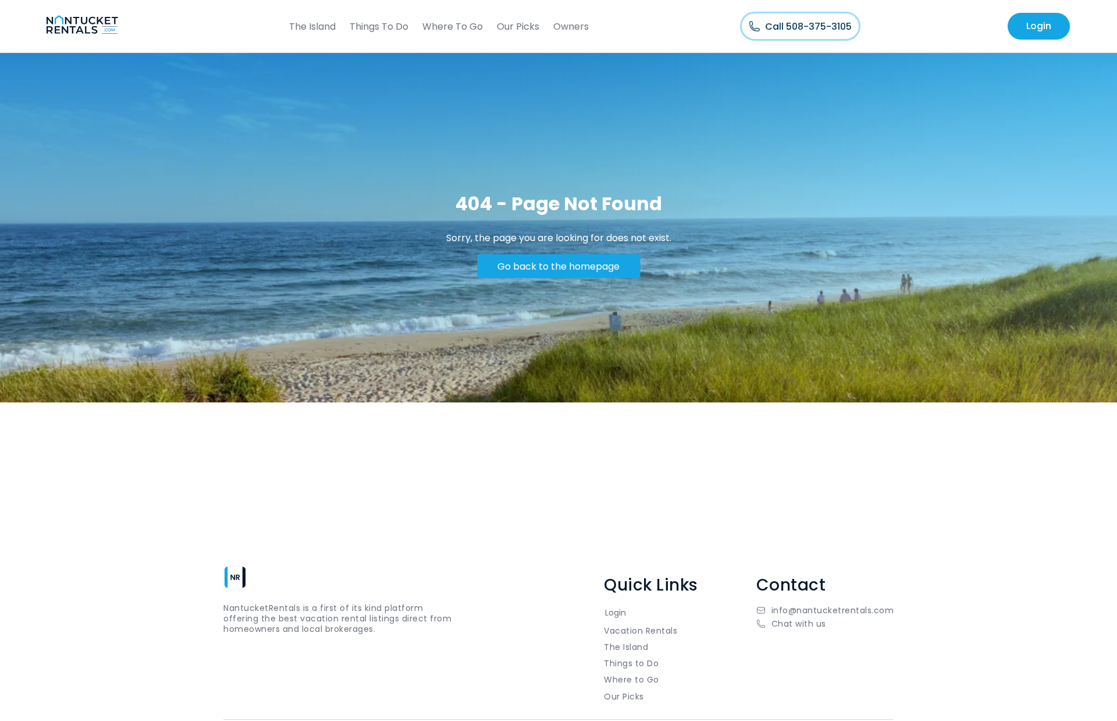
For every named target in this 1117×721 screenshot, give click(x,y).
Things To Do (379, 26)
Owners (571, 26)
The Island (312, 26)
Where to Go (631, 679)
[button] (825, 623)
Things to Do (631, 663)
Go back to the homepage (558, 266)
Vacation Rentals (640, 631)
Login (1038, 26)
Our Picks (518, 26)
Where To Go (452, 26)
